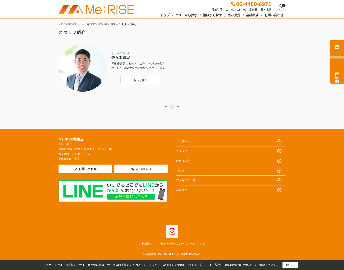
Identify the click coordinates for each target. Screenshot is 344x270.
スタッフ (181, 151)
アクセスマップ (185, 180)
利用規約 (147, 243)
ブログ (180, 170)
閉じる (290, 264)
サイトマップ (197, 243)
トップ (165, 15)
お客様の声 (183, 160)
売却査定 (234, 15)
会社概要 (252, 15)
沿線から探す (212, 15)
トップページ (184, 141)
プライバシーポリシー (171, 243)
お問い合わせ (273, 15)
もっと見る (140, 80)
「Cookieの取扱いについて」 (238, 265)
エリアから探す (186, 15)
